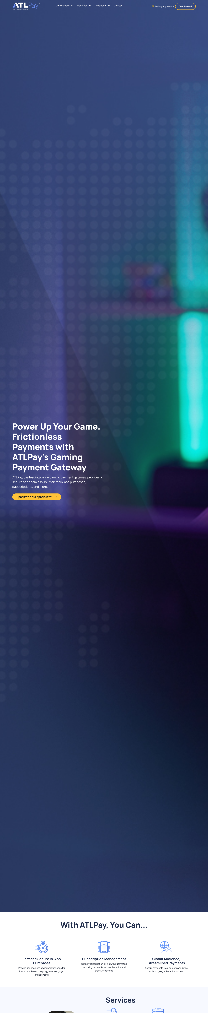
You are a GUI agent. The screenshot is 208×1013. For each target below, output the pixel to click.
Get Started (185, 6)
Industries (82, 5)
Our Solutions (62, 5)
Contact (118, 5)
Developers (100, 5)
